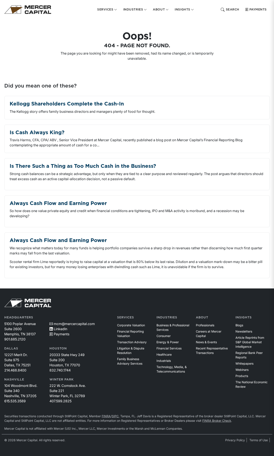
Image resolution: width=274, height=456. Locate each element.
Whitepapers (244, 363)
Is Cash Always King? (37, 132)
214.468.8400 (15, 370)
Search (232, 9)
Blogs (239, 325)
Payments (258, 9)
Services (125, 317)
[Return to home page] (27, 9)
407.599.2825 (60, 401)
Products (241, 376)
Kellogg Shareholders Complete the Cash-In (67, 104)
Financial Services (169, 348)
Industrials (163, 360)
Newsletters (243, 331)
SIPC (115, 416)
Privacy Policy (235, 440)
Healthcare (164, 354)
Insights (243, 317)
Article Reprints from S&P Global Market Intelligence (249, 342)
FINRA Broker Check (216, 420)
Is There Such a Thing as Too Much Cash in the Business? (83, 166)
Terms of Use (258, 440)
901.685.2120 (14, 339)
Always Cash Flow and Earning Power (58, 203)
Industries (166, 317)
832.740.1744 (60, 370)
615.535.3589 (15, 401)
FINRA (106, 416)
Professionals (205, 325)
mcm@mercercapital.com (74, 324)
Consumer (163, 336)
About (202, 317)
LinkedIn (60, 329)
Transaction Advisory (132, 342)
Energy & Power (167, 342)
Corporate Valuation (131, 325)
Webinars (242, 369)
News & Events (206, 342)
